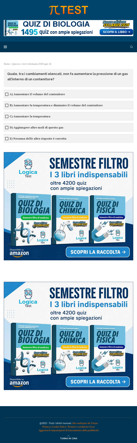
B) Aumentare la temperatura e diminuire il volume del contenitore (56, 105)
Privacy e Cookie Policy (54, 426)
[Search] (131, 47)
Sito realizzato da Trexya (85, 423)
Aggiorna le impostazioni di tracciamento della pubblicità (68, 430)
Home (7, 63)
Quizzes (16, 63)
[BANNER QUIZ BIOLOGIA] (68, 21)
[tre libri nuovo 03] (68, 153)
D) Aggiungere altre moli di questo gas (36, 127)
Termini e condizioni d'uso (81, 426)
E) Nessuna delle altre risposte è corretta (38, 138)
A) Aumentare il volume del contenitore (37, 94)
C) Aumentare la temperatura (30, 116)
